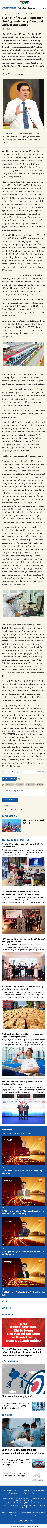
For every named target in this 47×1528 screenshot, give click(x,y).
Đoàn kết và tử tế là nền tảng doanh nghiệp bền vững (22, 1171)
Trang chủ (5, 14)
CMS (20, 1526)
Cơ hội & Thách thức (33, 14)
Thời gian (11, 809)
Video (4, 1133)
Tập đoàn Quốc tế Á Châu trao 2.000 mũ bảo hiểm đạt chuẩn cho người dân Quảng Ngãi (16, 1462)
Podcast (9, 1133)
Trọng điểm (20, 784)
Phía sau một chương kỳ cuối (17, 1396)
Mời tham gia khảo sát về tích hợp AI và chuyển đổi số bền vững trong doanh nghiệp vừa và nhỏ (15, 1405)
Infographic (27, 1133)
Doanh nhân (32, 8)
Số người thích (19, 809)
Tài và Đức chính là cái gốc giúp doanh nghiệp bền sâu (23, 1293)
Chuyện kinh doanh (17, 14)
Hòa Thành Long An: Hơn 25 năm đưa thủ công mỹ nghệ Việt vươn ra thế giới (22, 987)
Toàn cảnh (22, 8)
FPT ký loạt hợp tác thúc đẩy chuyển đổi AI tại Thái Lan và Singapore (22, 1082)
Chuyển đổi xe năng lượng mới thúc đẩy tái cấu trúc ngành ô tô (22, 845)
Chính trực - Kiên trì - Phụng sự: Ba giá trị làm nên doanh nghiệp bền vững (23, 1212)
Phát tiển (40, 784)
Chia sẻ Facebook (10, 778)
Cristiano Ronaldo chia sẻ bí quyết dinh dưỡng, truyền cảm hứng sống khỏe (23, 1035)
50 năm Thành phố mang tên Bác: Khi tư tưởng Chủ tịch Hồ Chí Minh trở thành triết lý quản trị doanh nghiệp (23, 1352)
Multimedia (7, 1129)
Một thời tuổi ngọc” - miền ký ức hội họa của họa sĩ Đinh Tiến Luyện (15, 1474)
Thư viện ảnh (17, 1133)
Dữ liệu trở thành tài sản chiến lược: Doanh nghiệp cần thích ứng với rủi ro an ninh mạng (21, 892)
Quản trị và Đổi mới (10, 1361)
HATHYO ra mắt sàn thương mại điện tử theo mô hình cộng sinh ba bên (23, 940)
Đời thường (7, 1415)
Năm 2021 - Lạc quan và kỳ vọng (33, 821)
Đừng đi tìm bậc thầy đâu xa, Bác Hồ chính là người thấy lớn (23, 1252)
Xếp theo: (4, 809)
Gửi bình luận (9, 799)
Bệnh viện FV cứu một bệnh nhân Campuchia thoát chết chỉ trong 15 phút (23, 1451)
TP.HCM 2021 (10, 784)
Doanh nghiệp (30, 784)
